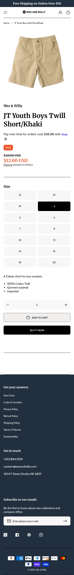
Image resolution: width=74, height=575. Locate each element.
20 (54, 262)
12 (54, 240)
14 (20, 251)
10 (19, 240)
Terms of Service (12, 429)
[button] (5, 12)
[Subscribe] (65, 520)
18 (20, 262)
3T (54, 195)
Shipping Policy (12, 422)
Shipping (8, 164)
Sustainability (11, 436)
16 (54, 251)
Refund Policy (11, 416)
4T (19, 206)
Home (6, 23)
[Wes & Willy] (37, 12)
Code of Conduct (13, 402)
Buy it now (37, 330)
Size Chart (9, 395)
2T (20, 195)
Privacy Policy (11, 409)
